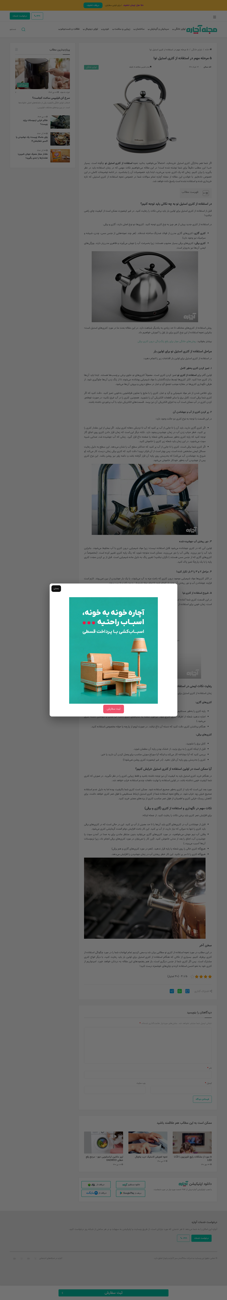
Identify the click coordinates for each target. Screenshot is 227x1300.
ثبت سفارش (113, 709)
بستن (56, 588)
